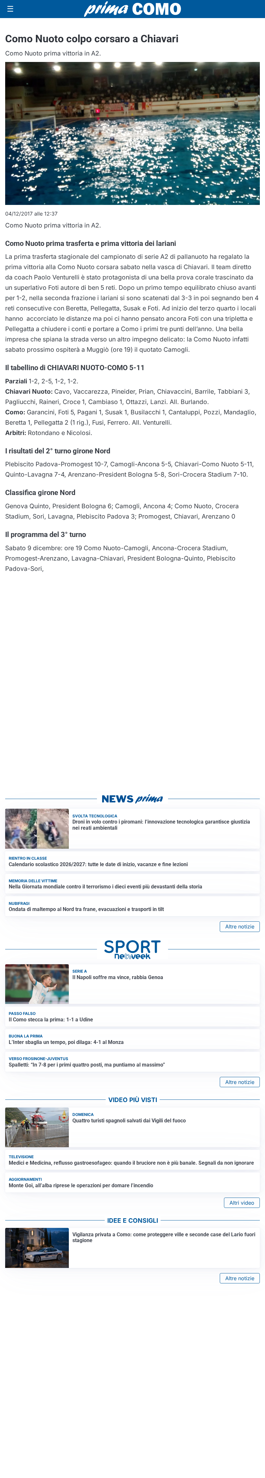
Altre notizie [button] (239, 926)
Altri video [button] (241, 1203)
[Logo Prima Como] (132, 8)
